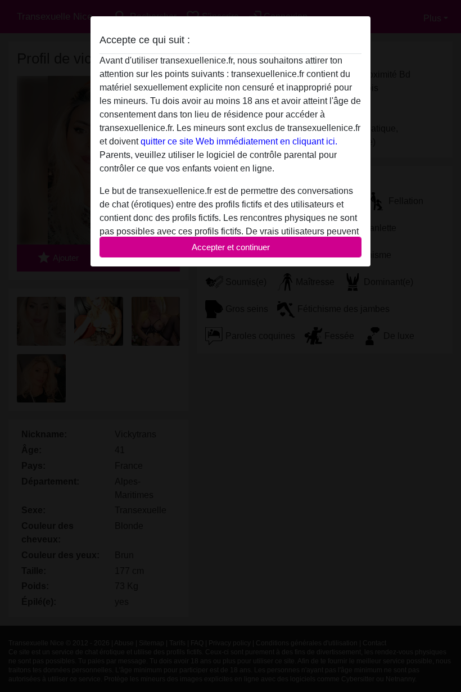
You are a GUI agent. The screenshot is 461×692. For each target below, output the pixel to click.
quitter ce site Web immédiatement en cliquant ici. (239, 141)
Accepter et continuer (231, 247)
